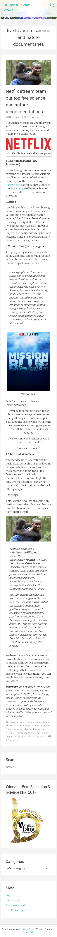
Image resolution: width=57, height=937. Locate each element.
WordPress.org (14, 910)
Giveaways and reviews (22, 722)
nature (41, 729)
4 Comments (12, 740)
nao (37, 117)
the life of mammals (24, 736)
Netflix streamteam (16, 733)
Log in (9, 895)
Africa (13, 725)
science (32, 733)
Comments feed (15, 905)
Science (47, 722)
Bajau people (18, 188)
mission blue (29, 729)
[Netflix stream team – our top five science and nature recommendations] (28, 84)
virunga (40, 736)
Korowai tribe (14, 184)
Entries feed (13, 900)
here (22, 478)
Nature (38, 722)
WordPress (28, 929)
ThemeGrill (28, 932)
